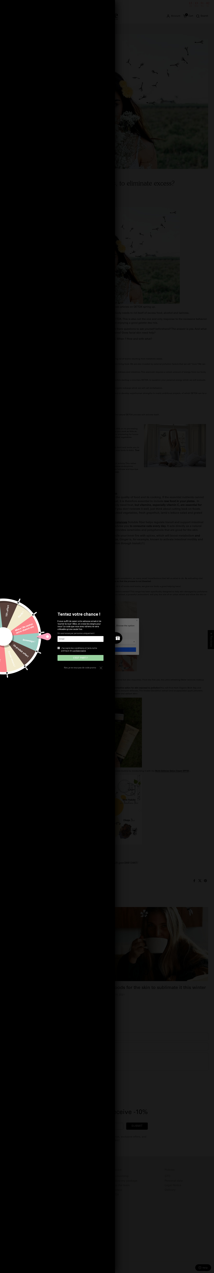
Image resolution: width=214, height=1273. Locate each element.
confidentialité (79, 651)
